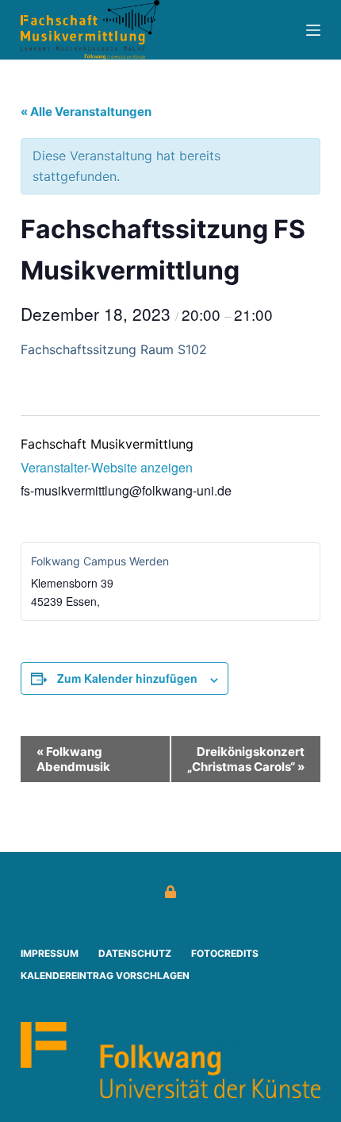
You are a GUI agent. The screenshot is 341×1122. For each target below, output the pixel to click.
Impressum (50, 953)
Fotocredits (225, 953)
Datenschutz (134, 953)
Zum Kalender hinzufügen (127, 678)
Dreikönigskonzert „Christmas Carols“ (246, 759)
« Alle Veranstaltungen (86, 111)
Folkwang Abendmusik (73, 759)
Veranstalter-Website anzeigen (107, 467)
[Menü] (313, 30)
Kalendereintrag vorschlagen (105, 975)
